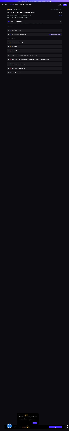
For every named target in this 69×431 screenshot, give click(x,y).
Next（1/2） (35, 422)
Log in (65, 4)
